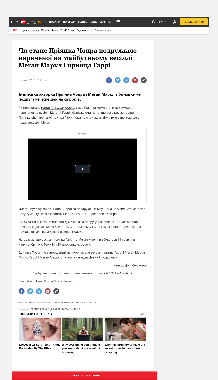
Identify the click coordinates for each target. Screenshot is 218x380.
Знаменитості (103, 30)
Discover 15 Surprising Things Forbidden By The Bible (39, 346)
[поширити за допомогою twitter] (118, 80)
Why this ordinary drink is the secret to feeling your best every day (125, 348)
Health (45, 30)
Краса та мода (30, 30)
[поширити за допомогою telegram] (126, 80)
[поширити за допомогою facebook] (109, 80)
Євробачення (84, 30)
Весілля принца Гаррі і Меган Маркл (55, 309)
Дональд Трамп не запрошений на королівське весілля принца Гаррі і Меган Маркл (82, 252)
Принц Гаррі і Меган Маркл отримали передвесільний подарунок (68, 257)
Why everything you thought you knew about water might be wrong (81, 348)
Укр (161, 21)
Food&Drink (67, 30)
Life (14, 30)
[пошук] (153, 22)
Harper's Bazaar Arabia (57, 108)
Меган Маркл (34, 281)
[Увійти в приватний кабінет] (175, 21)
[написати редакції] (135, 80)
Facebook (126, 273)
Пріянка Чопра (53, 281)
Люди (54, 30)
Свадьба (68, 281)
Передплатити (194, 21)
